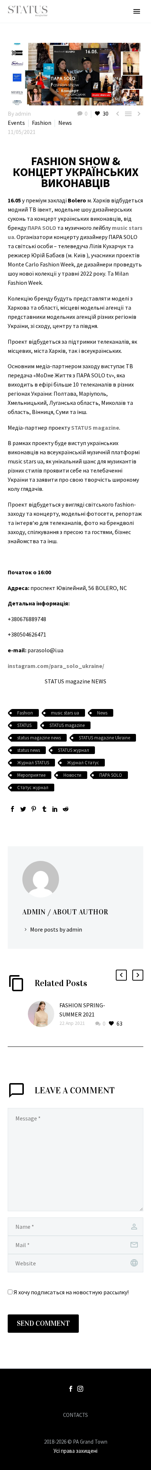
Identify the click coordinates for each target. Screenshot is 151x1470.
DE (124, 1459)
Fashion (41, 122)
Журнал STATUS (33, 763)
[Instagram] (80, 1389)
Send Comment (43, 1323)
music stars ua (65, 713)
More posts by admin (56, 929)
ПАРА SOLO (110, 775)
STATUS (24, 725)
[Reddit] (66, 809)
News (65, 122)
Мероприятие (31, 775)
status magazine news (39, 738)
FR (117, 1459)
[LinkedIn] (55, 809)
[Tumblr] (44, 809)
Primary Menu (136, 11)
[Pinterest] (34, 809)
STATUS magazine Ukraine (104, 738)
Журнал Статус (83, 763)
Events (16, 122)
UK (142, 1459)
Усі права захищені (75, 1450)
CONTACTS (75, 1415)
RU (133, 1459)
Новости (72, 775)
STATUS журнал (73, 750)
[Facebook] (12, 809)
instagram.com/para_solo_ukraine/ (56, 665)
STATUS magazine (67, 725)
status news (28, 750)
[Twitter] (23, 809)
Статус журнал (32, 787)
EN (109, 1459)
